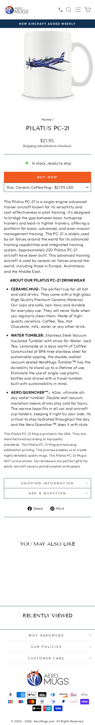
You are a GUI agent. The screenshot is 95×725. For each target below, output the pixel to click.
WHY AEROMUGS (46, 635)
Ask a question (47, 493)
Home (46, 119)
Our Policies (46, 646)
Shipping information (47, 483)
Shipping (29, 146)
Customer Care (46, 658)
